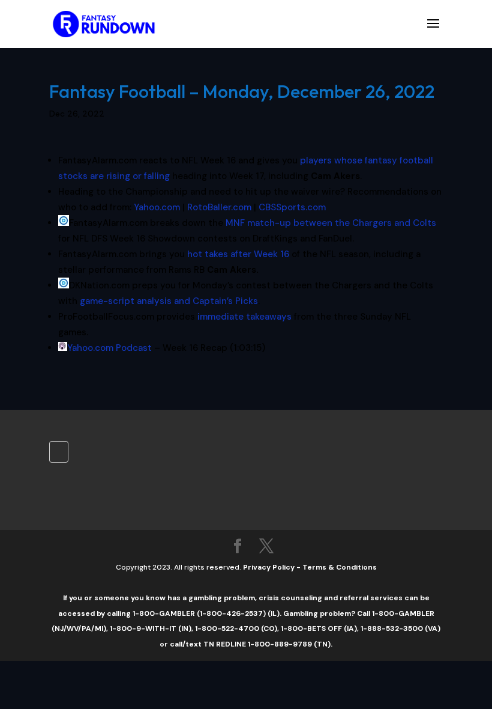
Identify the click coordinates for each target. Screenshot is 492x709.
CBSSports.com (292, 207)
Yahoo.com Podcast (109, 348)
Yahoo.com (157, 207)
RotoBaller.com (219, 207)
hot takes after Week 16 (238, 254)
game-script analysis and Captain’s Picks (169, 301)
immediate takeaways (244, 317)
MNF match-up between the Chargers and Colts (331, 223)
